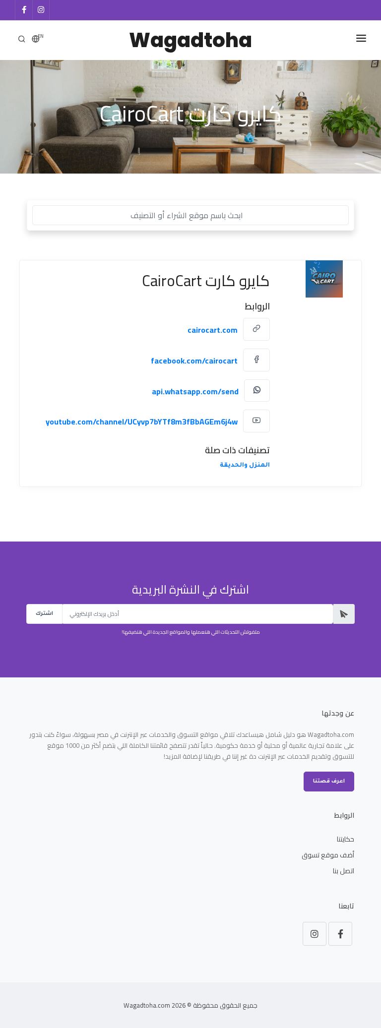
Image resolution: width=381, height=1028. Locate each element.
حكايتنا (345, 839)
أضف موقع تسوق (328, 854)
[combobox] (190, 215)
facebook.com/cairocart (194, 360)
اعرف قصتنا (329, 782)
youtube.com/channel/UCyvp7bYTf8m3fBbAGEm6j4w (142, 421)
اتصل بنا (343, 870)
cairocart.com (213, 329)
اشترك (44, 614)
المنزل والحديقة (245, 465)
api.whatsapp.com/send (195, 390)
